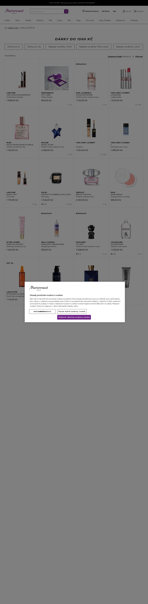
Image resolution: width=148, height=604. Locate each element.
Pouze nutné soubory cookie (72, 312)
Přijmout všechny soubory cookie (74, 317)
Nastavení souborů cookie (42, 312)
